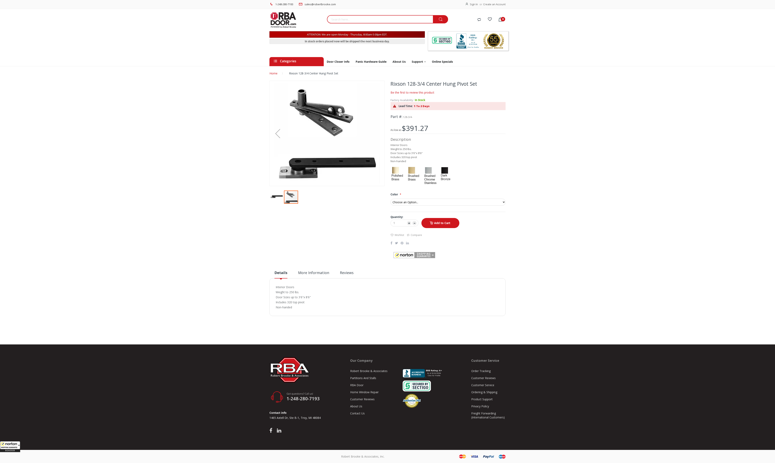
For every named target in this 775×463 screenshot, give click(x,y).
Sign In (474, 4)
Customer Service (482, 385)
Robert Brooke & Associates (369, 371)
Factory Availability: (402, 100)
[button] (10, 446)
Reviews (347, 272)
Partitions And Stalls (363, 378)
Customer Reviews (362, 399)
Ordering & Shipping (484, 392)
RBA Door (356, 385)
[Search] (440, 19)
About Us (356, 406)
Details (280, 272)
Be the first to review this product (412, 92)
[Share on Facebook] (391, 243)
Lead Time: (406, 106)
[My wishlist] (490, 20)
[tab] (280, 274)
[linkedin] (279, 431)
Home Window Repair (364, 392)
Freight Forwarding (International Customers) (488, 415)
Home (273, 73)
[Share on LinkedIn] (407, 243)
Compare (416, 235)
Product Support (482, 399)
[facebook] (271, 431)
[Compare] (479, 20)
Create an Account (494, 4)
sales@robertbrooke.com (320, 4)
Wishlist (399, 235)
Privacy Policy (480, 406)
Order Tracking (481, 371)
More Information (313, 272)
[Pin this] (402, 243)
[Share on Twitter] (396, 243)
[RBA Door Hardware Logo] (296, 20)
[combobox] (380, 19)
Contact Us (357, 413)
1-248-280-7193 (284, 4)
